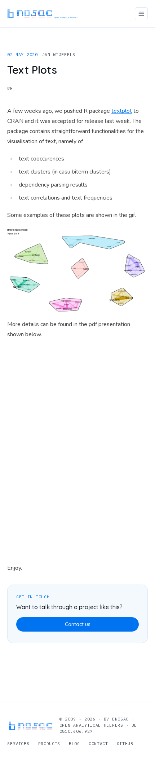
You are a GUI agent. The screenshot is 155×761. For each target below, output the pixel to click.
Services (18, 743)
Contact (98, 743)
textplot (121, 111)
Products (49, 743)
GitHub (125, 743)
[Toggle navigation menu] (141, 13)
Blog (74, 743)
